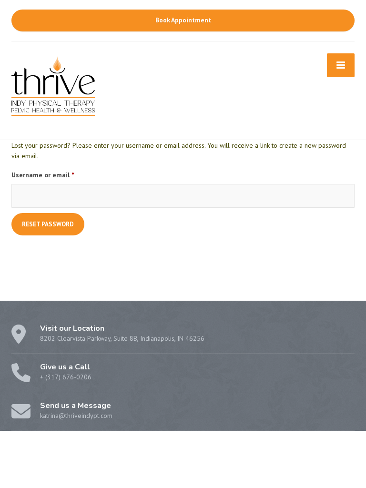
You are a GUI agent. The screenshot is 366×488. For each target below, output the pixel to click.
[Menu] (341, 65)
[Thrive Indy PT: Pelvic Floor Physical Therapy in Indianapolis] (53, 85)
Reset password (48, 224)
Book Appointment (183, 20)
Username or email (55, 174)
